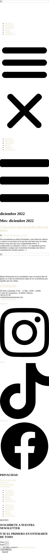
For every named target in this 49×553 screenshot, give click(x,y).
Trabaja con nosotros (8, 299)
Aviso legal (4, 482)
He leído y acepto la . (19, 547)
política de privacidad (26, 547)
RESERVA (9, 23)
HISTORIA (9, 28)
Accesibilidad (5, 486)
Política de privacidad (8, 480)
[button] (24, 86)
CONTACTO (10, 34)
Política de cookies (7, 484)
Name (2, 542)
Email (2, 545)
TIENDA (8, 32)
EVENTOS (9, 26)
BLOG (7, 30)
